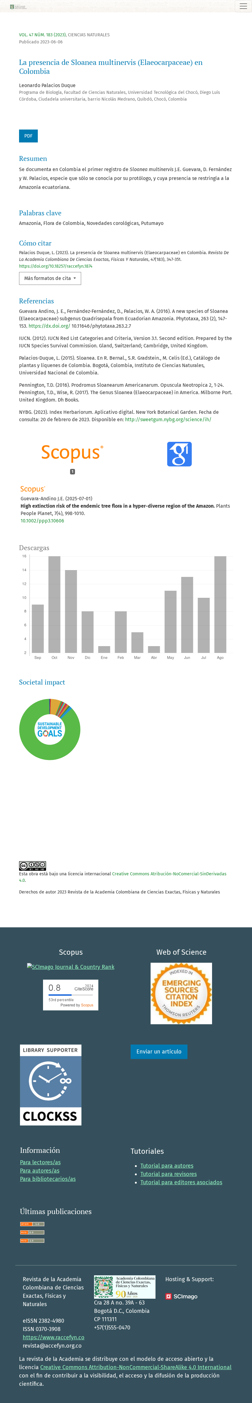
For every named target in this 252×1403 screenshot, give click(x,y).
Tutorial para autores (166, 1165)
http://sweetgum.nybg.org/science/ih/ (168, 419)
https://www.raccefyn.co (54, 1337)
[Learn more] (47, 838)
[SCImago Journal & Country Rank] (70, 966)
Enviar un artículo (159, 1051)
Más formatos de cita (48, 278)
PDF (28, 136)
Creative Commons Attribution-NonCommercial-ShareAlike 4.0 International (135, 1367)
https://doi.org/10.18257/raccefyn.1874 (56, 266)
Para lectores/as (40, 1162)
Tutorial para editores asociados (181, 1182)
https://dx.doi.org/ (49, 326)
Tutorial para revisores (168, 1174)
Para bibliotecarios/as (48, 1179)
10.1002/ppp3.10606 (42, 521)
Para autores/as (39, 1170)
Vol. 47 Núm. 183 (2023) (42, 35)
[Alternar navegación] (243, 6)
